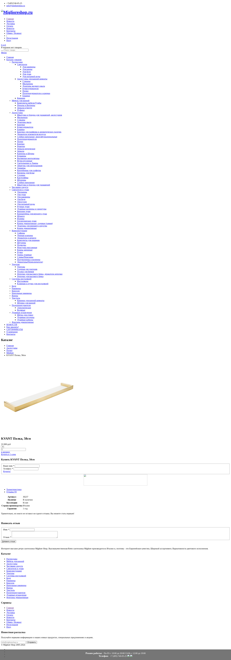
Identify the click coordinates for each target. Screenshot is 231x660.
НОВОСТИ (11, 324)
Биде (14, 286)
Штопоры (21, 180)
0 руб (3, 45)
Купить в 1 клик (8, 454)
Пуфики (21, 110)
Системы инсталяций (21, 279)
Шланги (21, 216)
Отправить (31, 642)
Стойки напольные (26, 182)
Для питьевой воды (31, 76)
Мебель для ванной (20, 100)
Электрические (24, 308)
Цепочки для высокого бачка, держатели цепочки (39, 274)
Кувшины (21, 156)
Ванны (15, 296)
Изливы (20, 218)
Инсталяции (22, 281)
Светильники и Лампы (27, 163)
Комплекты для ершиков (28, 240)
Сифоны (21, 233)
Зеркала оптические (26, 149)
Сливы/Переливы (25, 257)
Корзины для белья (25, 173)
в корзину (5, 452)
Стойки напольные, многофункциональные (37, 137)
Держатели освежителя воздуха (31, 134)
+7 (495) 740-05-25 (118, 656)
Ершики (26, 96)
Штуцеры (21, 243)
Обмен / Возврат (14, 33)
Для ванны (27, 69)
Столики (21, 175)
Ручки (20, 252)
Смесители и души (20, 190)
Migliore (10, 353)
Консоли (16, 291)
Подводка (21, 245)
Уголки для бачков (25, 271)
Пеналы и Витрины (26, 105)
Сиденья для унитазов (27, 269)
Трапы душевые (24, 255)
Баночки (21, 125)
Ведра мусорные (24, 161)
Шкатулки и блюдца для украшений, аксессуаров (39, 115)
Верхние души (23, 211)
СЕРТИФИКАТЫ (14, 329)
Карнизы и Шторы (25, 153)
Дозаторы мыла (24, 122)
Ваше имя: (8, 466)
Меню (4, 53)
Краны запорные (24, 250)
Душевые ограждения (22, 312)
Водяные (21, 310)
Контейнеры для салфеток (29, 170)
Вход (8, 40)
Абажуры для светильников (29, 165)
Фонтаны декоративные (23, 322)
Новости (10, 21)
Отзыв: (7, 537)
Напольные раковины (22, 293)
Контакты (10, 31)
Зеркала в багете (24, 108)
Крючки (20, 144)
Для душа (26, 74)
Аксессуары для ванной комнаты (32, 79)
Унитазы (16, 264)
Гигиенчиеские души (26, 221)
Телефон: (8, 469)
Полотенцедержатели (27, 139)
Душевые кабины (25, 320)
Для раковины (28, 67)
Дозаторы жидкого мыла (33, 86)
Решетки (21, 146)
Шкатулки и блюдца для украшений (33, 185)
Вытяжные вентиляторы (28, 158)
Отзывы (11, 492)
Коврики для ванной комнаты (30, 300)
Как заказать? (12, 327)
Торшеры (21, 168)
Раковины (16, 288)
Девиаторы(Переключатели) (30, 262)
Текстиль (16, 298)
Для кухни (22, 202)
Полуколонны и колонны (28, 259)
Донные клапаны (25, 235)
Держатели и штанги (26, 238)
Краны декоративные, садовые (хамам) (35, 223)
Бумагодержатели (30, 88)
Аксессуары (17, 112)
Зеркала (20, 151)
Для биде (26, 72)
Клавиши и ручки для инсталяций (32, 283)
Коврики (21, 98)
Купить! (7, 471)
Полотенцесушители (21, 305)
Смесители (22, 64)
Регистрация (12, 38)
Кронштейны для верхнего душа (32, 214)
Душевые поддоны (25, 317)
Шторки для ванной (26, 303)
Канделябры (22, 178)
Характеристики (14, 489)
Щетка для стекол (25, 315)
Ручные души (23, 206)
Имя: (6, 529)
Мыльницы (27, 84)
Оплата (9, 26)
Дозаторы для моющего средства (32, 226)
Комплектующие (19, 231)
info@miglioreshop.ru (15, 6)
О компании (12, 332)
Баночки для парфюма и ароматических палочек (39, 132)
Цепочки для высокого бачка (30, 276)
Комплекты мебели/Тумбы (29, 103)
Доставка (10, 23)
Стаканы (26, 81)
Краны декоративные (27, 228)
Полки (25, 91)
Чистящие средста (20, 187)
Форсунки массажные (27, 247)
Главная (10, 19)
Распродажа (17, 62)
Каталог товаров (14, 59)
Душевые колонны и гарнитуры (31, 209)
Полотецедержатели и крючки (36, 93)
